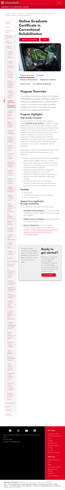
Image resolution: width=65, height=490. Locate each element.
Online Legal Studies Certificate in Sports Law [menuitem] (11, 376)
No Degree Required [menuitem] (8, 22)
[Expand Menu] (63, 7)
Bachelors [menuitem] (7, 27)
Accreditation (57, 485)
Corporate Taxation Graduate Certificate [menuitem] (10, 173)
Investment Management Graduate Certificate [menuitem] (11, 164)
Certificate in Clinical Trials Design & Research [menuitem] (10, 304)
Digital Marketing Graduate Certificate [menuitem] (10, 124)
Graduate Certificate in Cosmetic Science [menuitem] (11, 197)
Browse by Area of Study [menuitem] (8, 414)
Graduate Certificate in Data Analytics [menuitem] (10, 148)
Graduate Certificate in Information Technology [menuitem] (11, 64)
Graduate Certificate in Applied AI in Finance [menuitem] (10, 396)
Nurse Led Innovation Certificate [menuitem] (10, 229)
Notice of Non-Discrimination (29, 484)
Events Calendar (53, 476)
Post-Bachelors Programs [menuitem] (9, 31)
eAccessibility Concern (15, 485)
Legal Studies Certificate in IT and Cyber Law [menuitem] (10, 367)
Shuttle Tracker (53, 445)
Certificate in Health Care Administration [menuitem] (11, 237)
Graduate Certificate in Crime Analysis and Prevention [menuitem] (10, 114)
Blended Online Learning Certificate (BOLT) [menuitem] (10, 335)
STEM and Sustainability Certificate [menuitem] (11, 296)
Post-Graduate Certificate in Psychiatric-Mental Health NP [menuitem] (11, 219)
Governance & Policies (52, 470)
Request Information (29, 39)
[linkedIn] (35, 430)
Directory (51, 473)
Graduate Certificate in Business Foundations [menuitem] (11, 189)
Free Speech (36, 485)
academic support (33, 234)
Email (49, 438)
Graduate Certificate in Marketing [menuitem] (11, 132)
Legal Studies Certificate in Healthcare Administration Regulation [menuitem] (11, 355)
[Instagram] (18, 430)
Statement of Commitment (45, 484)
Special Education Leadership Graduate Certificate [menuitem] (10, 84)
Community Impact (54, 467)
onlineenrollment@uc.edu (12, 442)
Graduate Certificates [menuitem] (9, 47)
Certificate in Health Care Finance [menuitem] (10, 245)
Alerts (5, 484)
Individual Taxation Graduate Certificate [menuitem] (10, 181)
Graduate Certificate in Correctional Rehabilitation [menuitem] (12, 104)
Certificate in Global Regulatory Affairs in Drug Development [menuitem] (11, 315)
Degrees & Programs (17, 13)
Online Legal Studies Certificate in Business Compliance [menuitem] (11, 386)
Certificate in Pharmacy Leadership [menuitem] (11, 282)
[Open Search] (59, 3)
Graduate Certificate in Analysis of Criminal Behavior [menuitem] (10, 94)
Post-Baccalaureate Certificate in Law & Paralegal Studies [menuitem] (11, 273)
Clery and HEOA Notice (14, 484)
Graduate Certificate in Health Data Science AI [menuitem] (10, 54)
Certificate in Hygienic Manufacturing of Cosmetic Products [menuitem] (11, 326)
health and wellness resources (41, 232)
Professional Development (33, 13)
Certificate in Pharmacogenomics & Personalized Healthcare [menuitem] (12, 262)
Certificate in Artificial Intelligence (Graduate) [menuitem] (10, 139)
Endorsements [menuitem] (10, 403)
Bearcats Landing (53, 452)
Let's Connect (48, 275)
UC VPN (50, 450)
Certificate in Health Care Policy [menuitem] (10, 253)
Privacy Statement (27, 485)
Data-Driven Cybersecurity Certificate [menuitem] (11, 289)
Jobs (49, 462)
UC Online (7, 13)
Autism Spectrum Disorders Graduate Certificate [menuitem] (10, 74)
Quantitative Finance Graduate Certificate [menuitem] (11, 156)
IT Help (50, 448)
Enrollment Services (54, 436)
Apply (45, 39)
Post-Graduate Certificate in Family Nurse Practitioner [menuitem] (11, 207)
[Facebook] (10, 430)
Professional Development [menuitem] (8, 36)
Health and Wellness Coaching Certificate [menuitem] (10, 344)
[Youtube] (26, 430)
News (50, 465)
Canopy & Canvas (53, 434)
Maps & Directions (54, 460)
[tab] (27, 75)
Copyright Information (46, 485)
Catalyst (50, 441)
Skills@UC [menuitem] (8, 410)
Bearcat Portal (52, 443)
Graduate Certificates (48, 13)
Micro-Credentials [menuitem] (9, 41)
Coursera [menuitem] (8, 406)
